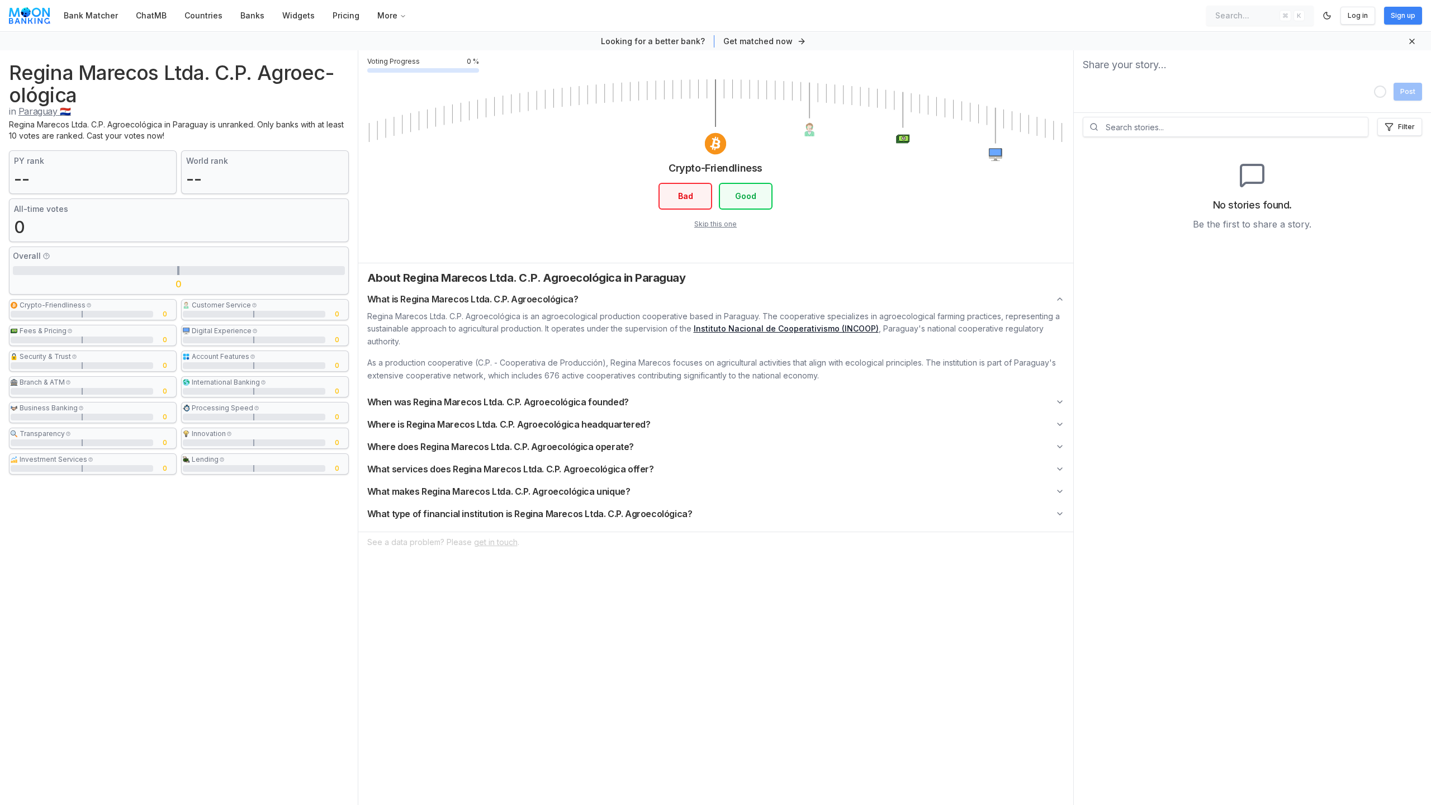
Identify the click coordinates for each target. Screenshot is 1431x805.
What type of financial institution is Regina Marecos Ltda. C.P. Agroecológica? (530, 513)
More (387, 15)
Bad (685, 196)
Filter (1406, 126)
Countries (203, 15)
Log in (1358, 15)
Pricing (346, 15)
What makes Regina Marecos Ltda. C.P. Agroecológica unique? (499, 491)
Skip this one (715, 224)
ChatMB (151, 15)
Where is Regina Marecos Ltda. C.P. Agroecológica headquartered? (509, 424)
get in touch (496, 542)
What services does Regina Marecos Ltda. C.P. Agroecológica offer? (510, 469)
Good (745, 196)
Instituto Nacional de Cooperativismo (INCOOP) (786, 328)
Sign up (1403, 15)
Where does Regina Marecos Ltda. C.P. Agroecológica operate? (500, 446)
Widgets (298, 15)
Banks (252, 15)
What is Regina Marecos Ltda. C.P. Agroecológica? (473, 299)
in (40, 111)
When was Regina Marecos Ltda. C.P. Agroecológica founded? (498, 402)
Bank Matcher (91, 15)
